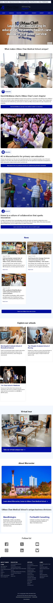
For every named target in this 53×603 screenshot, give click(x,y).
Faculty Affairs (29, 573)
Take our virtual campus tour (13, 450)
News (26, 237)
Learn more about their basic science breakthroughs (26, 227)
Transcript (50, 43)
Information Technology (31, 577)
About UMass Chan (4, 566)
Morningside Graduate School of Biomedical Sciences (11, 347)
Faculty (26, 13)
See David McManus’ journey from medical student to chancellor (26, 106)
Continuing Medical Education (16, 564)
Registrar (12, 574)
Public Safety (29, 582)
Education (19, 13)
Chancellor (6, 1)
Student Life (13, 576)
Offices (29, 562)
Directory (41, 571)
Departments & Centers (14, 1)
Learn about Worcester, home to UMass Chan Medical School (25, 501)
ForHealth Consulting (24, 1)
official (22, 593)
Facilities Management (31, 571)
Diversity (42, 13)
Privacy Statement (26, 599)
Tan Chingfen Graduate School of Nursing (18, 571)
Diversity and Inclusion (31, 568)
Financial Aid (13, 565)
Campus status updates (44, 567)
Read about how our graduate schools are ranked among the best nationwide (26, 165)
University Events (30, 585)
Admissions (11, 13)
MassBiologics (45, 1)
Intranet (41, 573)
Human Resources (33, 1)
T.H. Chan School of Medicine (10, 385)
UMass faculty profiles (43, 574)
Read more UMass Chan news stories (26, 311)
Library (40, 1)
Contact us (2, 572)
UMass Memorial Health (44, 576)
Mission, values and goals (5, 575)
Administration (3, 567)
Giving (49, 13)
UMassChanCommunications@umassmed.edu (23, 596)
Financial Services (30, 574)
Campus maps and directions (6, 569)
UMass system (42, 577)
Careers (2, 570)
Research (34, 13)
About (3, 13)
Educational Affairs (30, 570)
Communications (30, 564)
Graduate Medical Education (16, 567)
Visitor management (4, 576)
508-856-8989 (34, 596)
